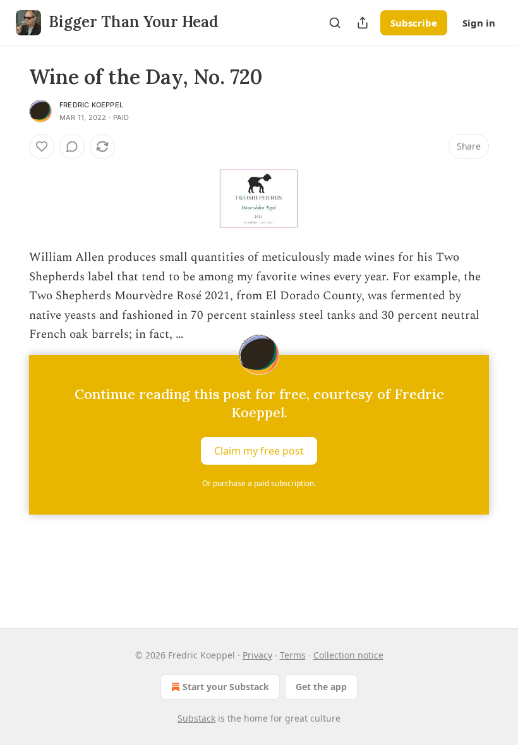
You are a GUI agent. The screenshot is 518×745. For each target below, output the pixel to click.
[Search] (334, 22)
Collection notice (348, 655)
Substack (196, 718)
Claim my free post (259, 450)
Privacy (257, 655)
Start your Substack (226, 687)
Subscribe (413, 22)
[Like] (41, 146)
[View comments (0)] (72, 146)
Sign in (478, 22)
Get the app (321, 687)
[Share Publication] (362, 22)
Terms (293, 655)
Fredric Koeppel (91, 104)
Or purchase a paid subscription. (259, 483)
